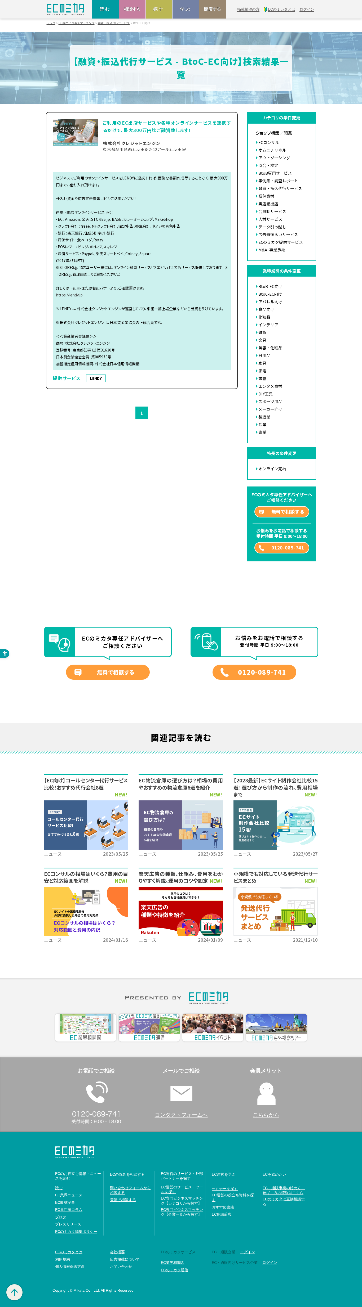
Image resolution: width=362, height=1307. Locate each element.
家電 (262, 370)
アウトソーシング (274, 157)
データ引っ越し (272, 226)
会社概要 (117, 1252)
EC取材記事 (65, 1202)
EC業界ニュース (68, 1195)
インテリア (268, 324)
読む (105, 9)
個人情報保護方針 (70, 1266)
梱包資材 (266, 196)
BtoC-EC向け (270, 294)
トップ (51, 23)
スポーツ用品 (270, 401)
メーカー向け (270, 409)
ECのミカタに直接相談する (284, 1201)
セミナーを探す (225, 1189)
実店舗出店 (268, 203)
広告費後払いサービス (278, 234)
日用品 (264, 355)
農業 (262, 432)
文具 (262, 340)
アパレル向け (270, 301)
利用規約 (62, 1259)
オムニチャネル (272, 150)
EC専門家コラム (68, 1209)
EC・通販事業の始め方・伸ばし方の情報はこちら (284, 1190)
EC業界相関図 (172, 1262)
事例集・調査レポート (278, 180)
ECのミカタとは (68, 1252)
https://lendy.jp (69, 295)
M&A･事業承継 (271, 250)
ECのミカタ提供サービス (280, 242)
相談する (132, 9)
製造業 (264, 417)
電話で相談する (123, 1200)
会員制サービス (272, 211)
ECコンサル (268, 142)
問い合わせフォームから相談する (130, 1190)
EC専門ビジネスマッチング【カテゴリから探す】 (182, 1200)
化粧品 (264, 317)
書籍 (262, 378)
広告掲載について (125, 1259)
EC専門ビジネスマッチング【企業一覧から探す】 (182, 1211)
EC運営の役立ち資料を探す (233, 1197)
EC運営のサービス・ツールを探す (182, 1189)
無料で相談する (287, 511)
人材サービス (270, 219)
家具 (262, 363)
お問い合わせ (121, 1266)
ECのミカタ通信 (174, 1270)
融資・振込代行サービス (114, 23)
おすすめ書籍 (223, 1207)
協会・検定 (268, 165)
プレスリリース (68, 1224)
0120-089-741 (287, 547)
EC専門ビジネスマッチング (77, 23)
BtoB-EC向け (270, 286)
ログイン (247, 1252)
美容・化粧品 (270, 347)
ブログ (60, 1217)
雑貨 (262, 332)
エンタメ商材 (270, 386)
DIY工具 (265, 393)
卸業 (262, 424)
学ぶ (185, 9)
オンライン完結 (272, 468)
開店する (212, 9)
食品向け (266, 309)
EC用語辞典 (222, 1214)
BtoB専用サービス (275, 173)
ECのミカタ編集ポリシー (76, 1231)
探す (159, 9)
